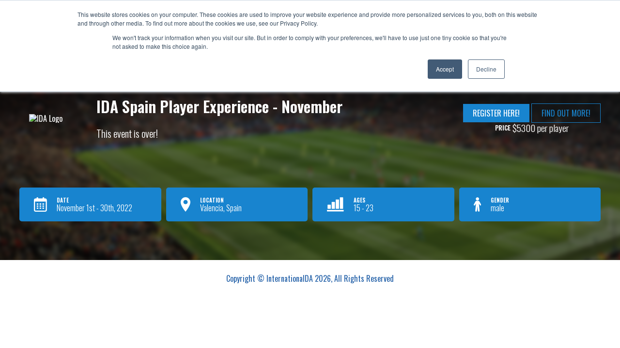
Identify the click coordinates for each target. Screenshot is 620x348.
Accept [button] (445, 69)
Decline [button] (486, 69)
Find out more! (566, 113)
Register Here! (496, 113)
